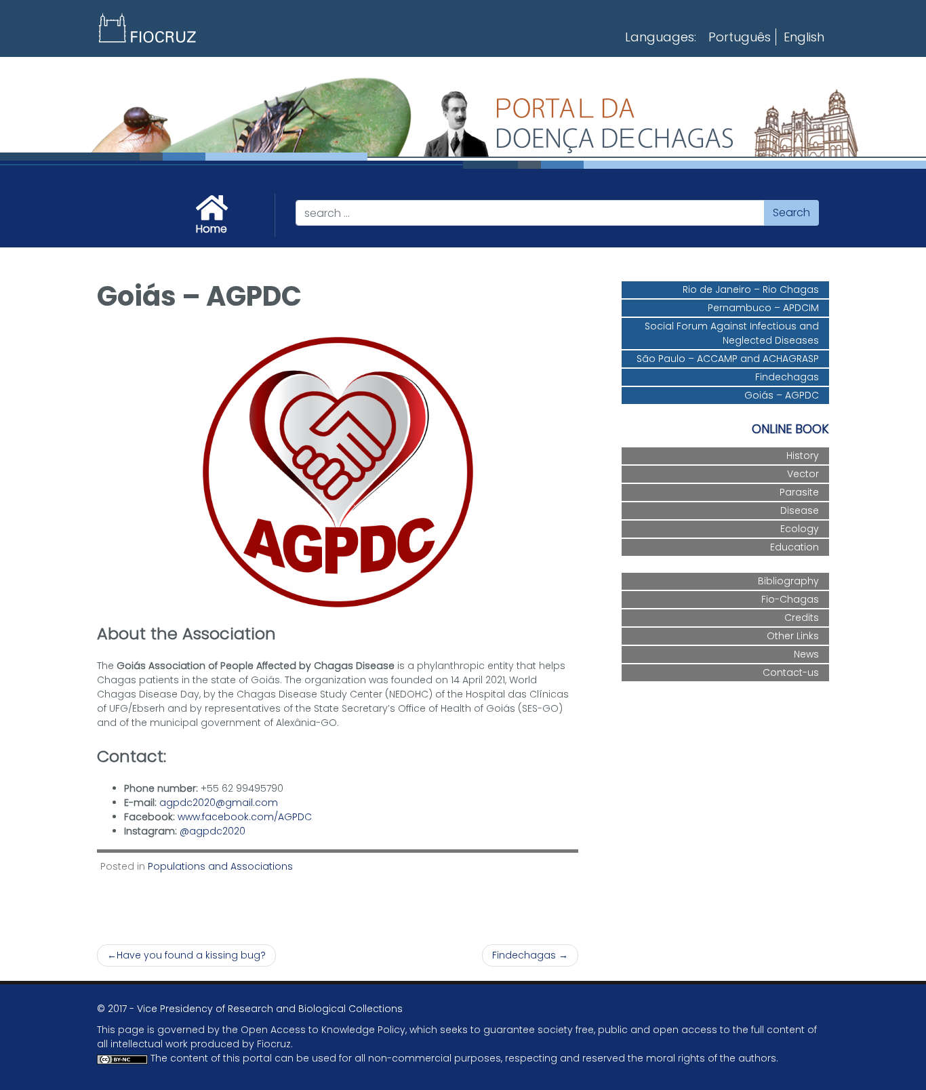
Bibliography (788, 581)
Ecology (799, 529)
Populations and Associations (220, 866)
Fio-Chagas (790, 599)
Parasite (799, 492)
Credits (801, 617)
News (806, 654)
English (804, 36)
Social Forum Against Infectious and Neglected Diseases (732, 333)
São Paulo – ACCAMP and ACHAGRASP (728, 358)
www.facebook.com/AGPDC (245, 817)
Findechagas (524, 955)
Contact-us (791, 672)
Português (739, 36)
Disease (799, 510)
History (802, 455)
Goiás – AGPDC (781, 395)
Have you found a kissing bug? (191, 955)
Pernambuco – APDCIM (763, 308)
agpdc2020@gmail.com (218, 802)
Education (794, 547)
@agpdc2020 (212, 831)
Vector (803, 474)
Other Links (793, 636)
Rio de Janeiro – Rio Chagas (751, 289)
